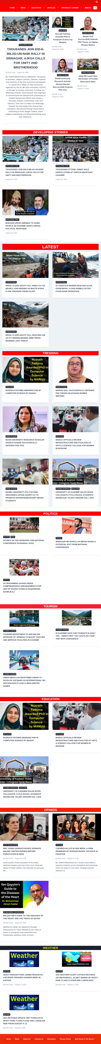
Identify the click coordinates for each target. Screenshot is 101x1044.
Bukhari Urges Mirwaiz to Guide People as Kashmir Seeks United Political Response (23, 226)
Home (12, 8)
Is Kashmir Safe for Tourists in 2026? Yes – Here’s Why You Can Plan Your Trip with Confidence (75, 636)
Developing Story (25, 45)
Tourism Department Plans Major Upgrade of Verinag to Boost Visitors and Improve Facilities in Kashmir (24, 637)
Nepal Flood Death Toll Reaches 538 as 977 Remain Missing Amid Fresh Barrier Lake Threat (25, 338)
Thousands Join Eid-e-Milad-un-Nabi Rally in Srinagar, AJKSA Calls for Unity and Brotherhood (25, 58)
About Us (26, 1039)
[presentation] (25, 29)
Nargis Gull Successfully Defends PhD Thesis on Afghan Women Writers (75, 393)
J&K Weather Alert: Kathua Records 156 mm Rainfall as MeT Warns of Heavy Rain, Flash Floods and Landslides (77, 977)
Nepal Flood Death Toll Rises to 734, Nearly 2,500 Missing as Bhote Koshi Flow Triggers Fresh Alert (25, 288)
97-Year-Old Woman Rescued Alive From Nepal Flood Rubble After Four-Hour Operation (74, 288)
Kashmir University (63, 488)
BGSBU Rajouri (88, 33)
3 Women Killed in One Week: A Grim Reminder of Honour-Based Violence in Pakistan (77, 851)
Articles (51, 8)
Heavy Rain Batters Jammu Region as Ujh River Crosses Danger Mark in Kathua (23, 977)
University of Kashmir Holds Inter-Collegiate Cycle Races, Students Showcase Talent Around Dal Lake (75, 495)
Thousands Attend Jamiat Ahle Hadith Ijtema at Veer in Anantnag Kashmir (74, 172)
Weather (7, 971)
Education (36, 8)
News (23, 8)
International (11, 282)
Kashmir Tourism (10, 631)
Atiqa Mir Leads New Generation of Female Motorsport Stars (88, 79)
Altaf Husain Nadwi (11, 845)
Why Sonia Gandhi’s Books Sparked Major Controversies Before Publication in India (22, 851)
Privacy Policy (65, 1039)
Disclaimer (51, 1039)
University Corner (70, 8)
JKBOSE (88, 8)
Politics (6, 537)
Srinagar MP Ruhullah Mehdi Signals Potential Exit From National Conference (76, 544)
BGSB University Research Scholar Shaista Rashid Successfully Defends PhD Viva (63, 84)
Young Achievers (88, 72)
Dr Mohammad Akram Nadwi (14, 912)
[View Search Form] (97, 2)
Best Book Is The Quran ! (85, 1039)
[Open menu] (95, 7)
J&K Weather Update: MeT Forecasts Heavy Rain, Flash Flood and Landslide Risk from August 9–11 (24, 1021)
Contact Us (39, 1039)
